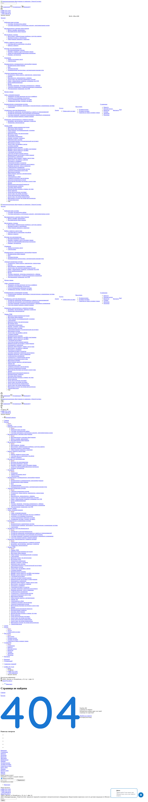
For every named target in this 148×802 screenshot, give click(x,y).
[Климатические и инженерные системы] (29, 102)
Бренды (3, 772)
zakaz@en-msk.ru (7, 680)
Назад (9, 423)
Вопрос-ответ (5, 770)
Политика (4, 755)
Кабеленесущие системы (18, 429)
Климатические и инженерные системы (22, 524)
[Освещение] (29, 56)
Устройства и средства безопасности (21, 531)
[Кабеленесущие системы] (29, 21)
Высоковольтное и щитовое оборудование (23, 437)
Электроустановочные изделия (20, 491)
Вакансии (3, 756)
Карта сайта (4, 767)
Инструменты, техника (17, 445)
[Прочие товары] (29, 90)
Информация (4, 760)
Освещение (14, 473)
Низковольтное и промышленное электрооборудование (27, 480)
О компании (11, 645)
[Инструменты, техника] (29, 33)
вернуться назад (87, 717)
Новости (3, 753)
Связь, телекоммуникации (18, 513)
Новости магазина (7, 778)
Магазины (4, 758)
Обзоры (3, 773)
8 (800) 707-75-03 (6, 10)
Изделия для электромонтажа (19, 462)
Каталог (10, 425)
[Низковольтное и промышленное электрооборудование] (29, 62)
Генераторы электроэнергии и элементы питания (25, 542)
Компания (4, 750)
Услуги (10, 630)
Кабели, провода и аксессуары (20, 454)
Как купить (11, 636)
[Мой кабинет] (1, 9)
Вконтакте (9, 684)
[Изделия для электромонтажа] (29, 47)
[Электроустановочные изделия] (29, 72)
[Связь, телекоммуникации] (29, 93)
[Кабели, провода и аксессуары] (29, 41)
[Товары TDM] (29, 124)
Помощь (3, 761)
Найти (2, 800)
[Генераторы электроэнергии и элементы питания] (29, 118)
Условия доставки (6, 764)
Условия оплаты (5, 763)
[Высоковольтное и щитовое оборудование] (29, 27)
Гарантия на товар (6, 766)
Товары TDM (15, 550)
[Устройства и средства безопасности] (29, 109)
